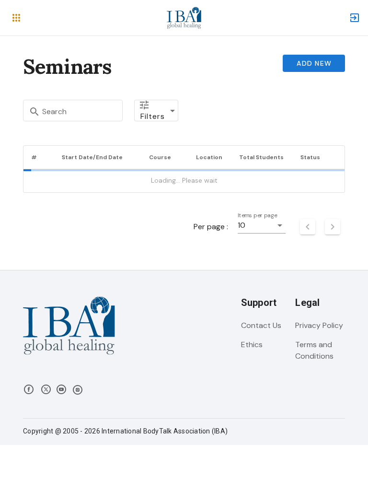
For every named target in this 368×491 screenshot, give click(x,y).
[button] (16, 17)
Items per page (257, 215)
